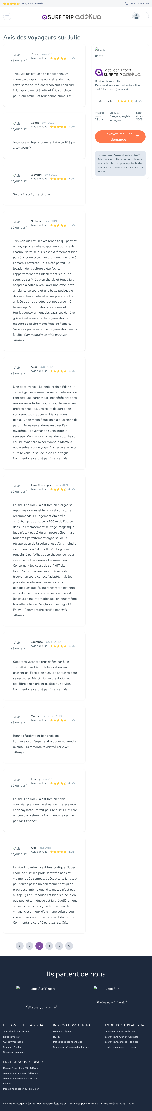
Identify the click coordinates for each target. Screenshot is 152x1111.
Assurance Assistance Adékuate (121, 1041)
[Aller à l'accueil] (71, 17)
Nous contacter (11, 1036)
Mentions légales (62, 1031)
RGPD (56, 1036)
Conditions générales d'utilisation (71, 1047)
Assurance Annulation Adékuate (121, 1036)
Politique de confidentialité (67, 1041)
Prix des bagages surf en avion (120, 1047)
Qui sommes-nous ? (13, 1041)
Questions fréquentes (14, 1052)
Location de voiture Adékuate (119, 1031)
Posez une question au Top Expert (21, 1088)
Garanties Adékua (12, 1047)
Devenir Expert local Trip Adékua (20, 1068)
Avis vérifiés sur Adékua (16, 1031)
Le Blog (7, 1083)
